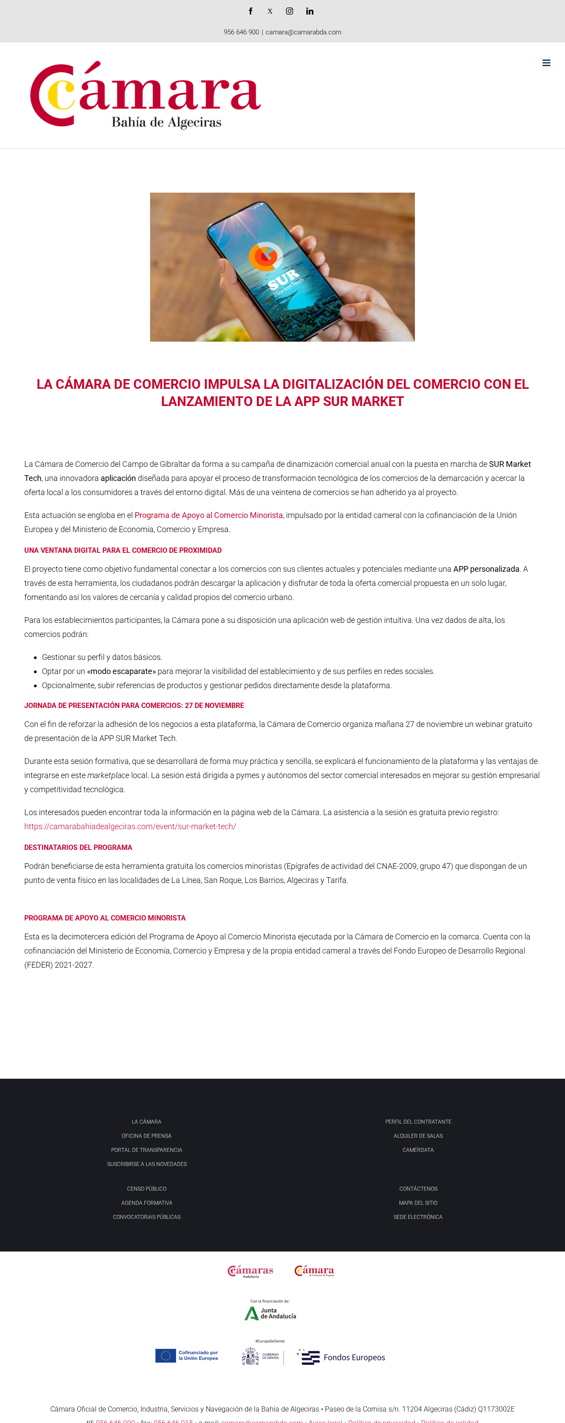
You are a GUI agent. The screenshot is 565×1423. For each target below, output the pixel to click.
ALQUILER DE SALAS (418, 1136)
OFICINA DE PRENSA (147, 1136)
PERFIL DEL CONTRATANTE (418, 1122)
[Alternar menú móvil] (547, 62)
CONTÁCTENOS (418, 1189)
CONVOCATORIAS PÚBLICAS (147, 1217)
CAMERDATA (418, 1150)
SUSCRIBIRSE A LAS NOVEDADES (147, 1164)
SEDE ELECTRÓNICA (418, 1217)
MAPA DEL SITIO (418, 1203)
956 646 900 (241, 32)
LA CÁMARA (147, 1122)
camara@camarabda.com (303, 32)
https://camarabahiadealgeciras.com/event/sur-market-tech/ (130, 826)
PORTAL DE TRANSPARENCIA (146, 1150)
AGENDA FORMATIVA (147, 1203)
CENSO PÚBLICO (146, 1189)
